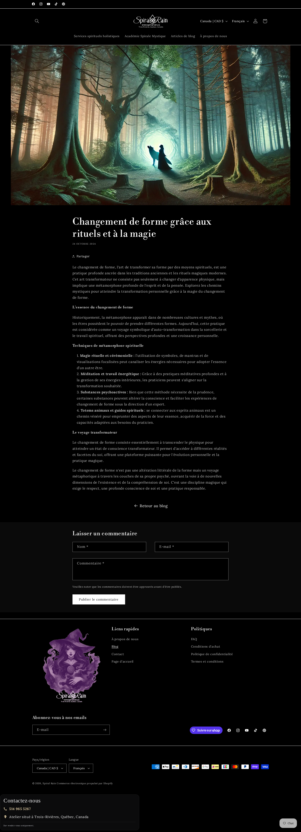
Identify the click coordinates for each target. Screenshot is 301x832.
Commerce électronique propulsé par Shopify (85, 783)
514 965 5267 (20, 809)
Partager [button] (83, 256)
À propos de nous (125, 639)
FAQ (194, 639)
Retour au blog (153, 505)
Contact (118, 654)
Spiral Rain (49, 783)
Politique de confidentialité (212, 654)
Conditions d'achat (205, 646)
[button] (37, 21)
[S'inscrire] (104, 730)
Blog (115, 646)
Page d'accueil (123, 661)
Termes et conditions (207, 661)
